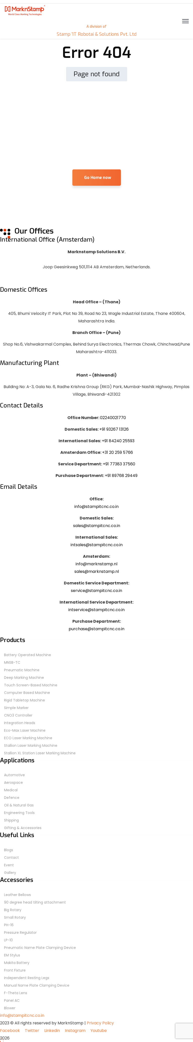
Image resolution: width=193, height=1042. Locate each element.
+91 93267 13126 (114, 429)
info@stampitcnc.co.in (96, 506)
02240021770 (113, 418)
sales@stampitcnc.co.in (96, 526)
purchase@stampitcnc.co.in (96, 629)
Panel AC (12, 1000)
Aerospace (13, 782)
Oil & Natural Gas (19, 805)
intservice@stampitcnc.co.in (96, 610)
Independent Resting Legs (26, 977)
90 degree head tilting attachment (35, 902)
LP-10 (8, 940)
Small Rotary (15, 917)
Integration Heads (19, 722)
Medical (11, 790)
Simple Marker (16, 707)
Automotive (14, 774)
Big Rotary (12, 909)
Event (9, 865)
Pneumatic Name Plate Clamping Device (40, 947)
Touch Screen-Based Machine (30, 685)
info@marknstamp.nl (96, 564)
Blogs (8, 849)
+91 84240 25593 (118, 441)
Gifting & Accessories (22, 827)
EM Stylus (12, 955)
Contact (11, 857)
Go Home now (97, 177)
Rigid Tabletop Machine (24, 700)
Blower (9, 1008)
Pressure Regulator (20, 932)
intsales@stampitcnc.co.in (97, 545)
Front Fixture (15, 970)
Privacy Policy (100, 1023)
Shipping (11, 820)
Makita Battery (16, 962)
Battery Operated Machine (27, 654)
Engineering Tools (19, 812)
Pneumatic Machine (21, 670)
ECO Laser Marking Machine (28, 737)
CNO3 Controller (18, 715)
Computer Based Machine (27, 692)
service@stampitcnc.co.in (96, 590)
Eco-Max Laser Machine (24, 730)
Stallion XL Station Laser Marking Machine (40, 753)
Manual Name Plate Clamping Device (36, 985)
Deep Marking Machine (24, 677)
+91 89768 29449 (121, 475)
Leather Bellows (17, 894)
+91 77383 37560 (119, 464)
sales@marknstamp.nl (96, 571)
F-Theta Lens (15, 992)
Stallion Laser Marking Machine (30, 745)
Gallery (10, 872)
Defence (11, 797)
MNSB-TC (12, 662)
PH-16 (9, 924)
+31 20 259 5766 (117, 452)
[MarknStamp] (25, 15)
